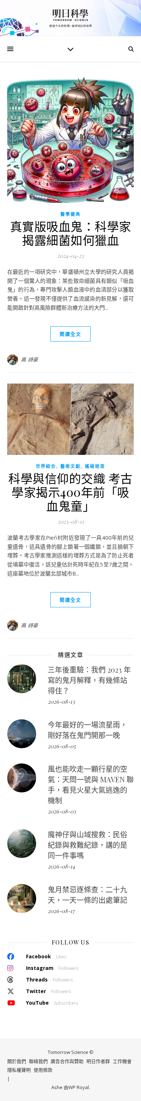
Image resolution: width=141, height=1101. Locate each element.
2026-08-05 (62, 746)
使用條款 (43, 1070)
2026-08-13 (61, 701)
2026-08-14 (61, 866)
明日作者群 (98, 1061)
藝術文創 (70, 466)
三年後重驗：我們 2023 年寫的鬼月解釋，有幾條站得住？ (89, 680)
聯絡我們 (38, 1061)
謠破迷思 (95, 466)
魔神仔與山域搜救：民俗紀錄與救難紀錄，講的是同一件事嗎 (87, 844)
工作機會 (122, 1061)
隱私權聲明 (19, 1070)
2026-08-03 (62, 811)
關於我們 (16, 1061)
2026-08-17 (61, 910)
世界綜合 (46, 466)
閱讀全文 (70, 334)
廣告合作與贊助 (67, 1061)
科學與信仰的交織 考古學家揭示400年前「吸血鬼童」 (70, 492)
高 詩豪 (29, 359)
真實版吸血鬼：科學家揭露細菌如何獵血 (70, 233)
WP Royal (78, 1087)
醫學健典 (70, 214)
